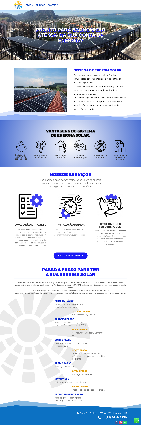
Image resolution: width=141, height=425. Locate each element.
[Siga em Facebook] (116, 422)
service (40, 5)
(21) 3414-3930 (116, 417)
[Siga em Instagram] (120, 422)
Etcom (29, 5)
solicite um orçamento (70, 256)
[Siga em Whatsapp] (125, 422)
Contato (53, 5)
